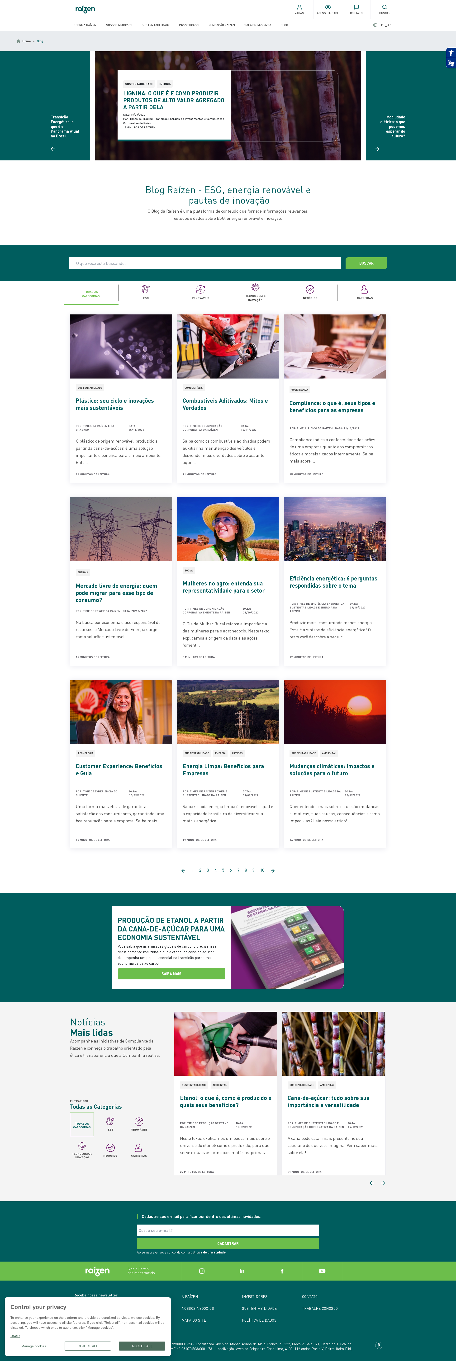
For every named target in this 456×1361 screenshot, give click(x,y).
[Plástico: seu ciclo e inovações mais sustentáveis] (121, 346)
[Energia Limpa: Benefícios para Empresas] (228, 712)
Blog (284, 25)
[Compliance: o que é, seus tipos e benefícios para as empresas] (335, 346)
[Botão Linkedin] (242, 1271)
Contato (310, 1296)
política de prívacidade (208, 1252)
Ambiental (329, 753)
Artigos (237, 753)
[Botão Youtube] (322, 1271)
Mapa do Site (194, 1320)
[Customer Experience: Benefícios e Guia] (121, 712)
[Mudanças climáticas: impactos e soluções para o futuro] (335, 712)
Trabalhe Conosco (320, 1308)
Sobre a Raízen (85, 25)
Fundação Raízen (222, 25)
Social (189, 570)
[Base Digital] (378, 1345)
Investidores (189, 25)
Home (26, 41)
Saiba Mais (171, 973)
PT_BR (386, 25)
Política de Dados (259, 1320)
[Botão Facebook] (282, 1271)
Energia (165, 84)
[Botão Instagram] (202, 1271)
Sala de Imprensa (257, 25)
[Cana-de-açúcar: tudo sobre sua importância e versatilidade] (333, 1044)
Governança (299, 389)
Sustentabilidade (156, 25)
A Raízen (190, 1296)
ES (382, 25)
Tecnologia (85, 753)
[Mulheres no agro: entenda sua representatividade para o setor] (228, 529)
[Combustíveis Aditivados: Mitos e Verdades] (228, 346)
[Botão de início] (85, 9)
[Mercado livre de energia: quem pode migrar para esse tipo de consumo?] (121, 529)
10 (262, 870)
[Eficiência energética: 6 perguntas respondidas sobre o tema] (335, 529)
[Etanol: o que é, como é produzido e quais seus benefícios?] (225, 1044)
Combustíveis (194, 387)
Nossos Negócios (119, 25)
